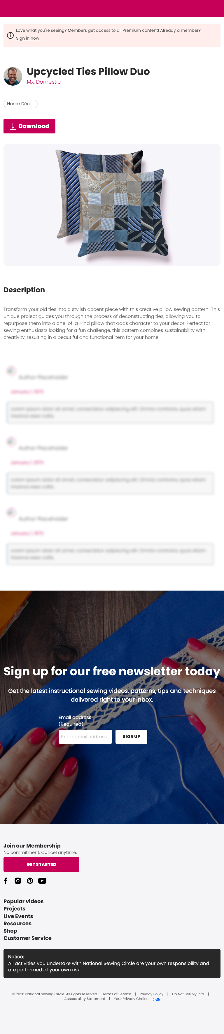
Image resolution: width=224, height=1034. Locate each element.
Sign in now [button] (27, 38)
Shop (10, 931)
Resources (18, 923)
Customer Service (28, 938)
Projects (14, 909)
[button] (5, 880)
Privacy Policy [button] (151, 994)
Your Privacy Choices (132, 999)
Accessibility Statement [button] (84, 999)
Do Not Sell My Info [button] (188, 994)
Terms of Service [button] (116, 994)
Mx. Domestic (44, 82)
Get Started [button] (41, 864)
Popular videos (24, 901)
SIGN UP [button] (131, 736)
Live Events (18, 916)
